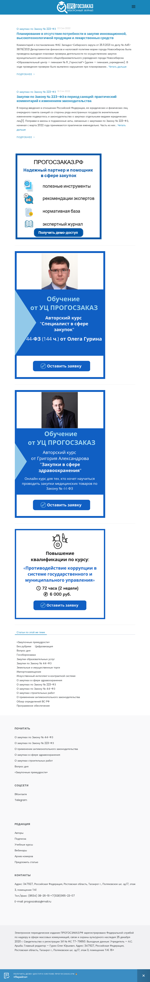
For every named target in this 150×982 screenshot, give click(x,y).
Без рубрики (24, 646)
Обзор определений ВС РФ (33, 701)
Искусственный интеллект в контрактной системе (46, 676)
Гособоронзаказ (26, 655)
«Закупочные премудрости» (33, 642)
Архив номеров (24, 856)
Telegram (21, 800)
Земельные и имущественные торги (38, 667)
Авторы (19, 833)
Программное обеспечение (33, 705)
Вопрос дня (24, 650)
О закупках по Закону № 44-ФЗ (36, 689)
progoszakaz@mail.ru (37, 901)
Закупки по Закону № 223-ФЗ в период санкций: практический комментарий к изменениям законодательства (67, 98)
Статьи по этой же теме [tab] (31, 632)
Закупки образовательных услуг (36, 659)
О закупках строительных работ (36, 693)
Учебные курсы (24, 844)
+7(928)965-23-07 (62, 895)
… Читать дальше (116, 66)
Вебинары (21, 850)
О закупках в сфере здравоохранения (39, 680)
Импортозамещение (29, 672)
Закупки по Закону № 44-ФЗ (34, 663)
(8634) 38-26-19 (39, 895)
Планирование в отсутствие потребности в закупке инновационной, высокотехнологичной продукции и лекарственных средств (72, 35)
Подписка (20, 839)
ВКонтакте (21, 794)
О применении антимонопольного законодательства (48, 697)
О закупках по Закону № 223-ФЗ (36, 29)
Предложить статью (26, 862)
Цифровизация (44, 646)
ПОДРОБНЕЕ (25, 74)
